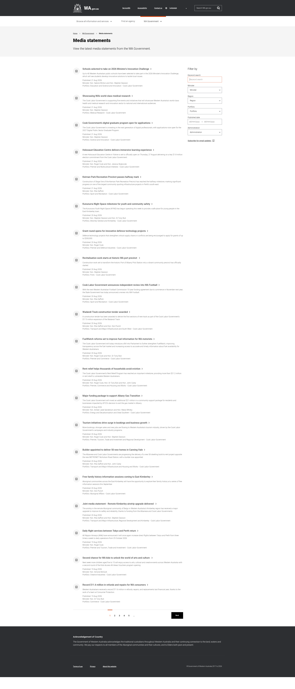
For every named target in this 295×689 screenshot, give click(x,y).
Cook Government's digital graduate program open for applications (116, 123)
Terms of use (78, 666)
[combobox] (178, 8)
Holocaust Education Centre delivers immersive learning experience (117, 150)
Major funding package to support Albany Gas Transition (111, 395)
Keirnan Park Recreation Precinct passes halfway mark (111, 177)
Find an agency (128, 21)
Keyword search (194, 75)
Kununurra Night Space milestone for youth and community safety (116, 204)
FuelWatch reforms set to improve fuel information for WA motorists (117, 339)
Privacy (92, 666)
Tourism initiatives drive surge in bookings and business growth (115, 422)
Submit (218, 8)
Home (75, 33)
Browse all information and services (93, 21)
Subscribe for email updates (199, 140)
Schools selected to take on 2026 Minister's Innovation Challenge (116, 69)
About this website (109, 666)
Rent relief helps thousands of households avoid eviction (111, 368)
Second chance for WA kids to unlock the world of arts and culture (116, 558)
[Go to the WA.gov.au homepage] (86, 8)
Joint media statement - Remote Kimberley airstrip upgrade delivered (118, 503)
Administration (194, 127)
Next (177, 615)
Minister (191, 85)
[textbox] (178, 8)
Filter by (192, 69)
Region (190, 96)
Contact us (158, 8)
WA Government (151, 21)
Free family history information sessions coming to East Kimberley (116, 476)
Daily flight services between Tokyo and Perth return (109, 531)
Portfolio (191, 106)
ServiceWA (126, 8)
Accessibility (142, 8)
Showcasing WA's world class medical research (106, 96)
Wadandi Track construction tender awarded (105, 312)
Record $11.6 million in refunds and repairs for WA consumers (114, 585)
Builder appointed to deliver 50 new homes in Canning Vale (113, 449)
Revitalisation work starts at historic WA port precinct (110, 258)
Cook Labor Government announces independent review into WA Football (120, 285)
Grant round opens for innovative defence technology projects (114, 231)
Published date (194, 117)
